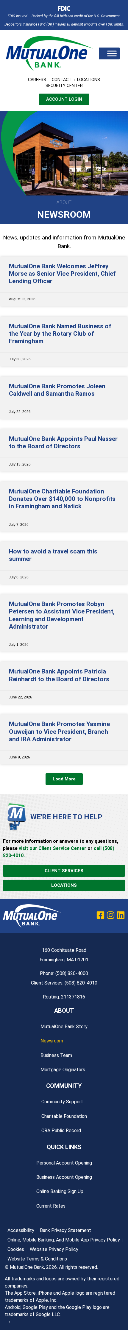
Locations (88, 79)
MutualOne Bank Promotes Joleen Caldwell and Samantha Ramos (57, 390)
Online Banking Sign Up (59, 1191)
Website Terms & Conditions (37, 1259)
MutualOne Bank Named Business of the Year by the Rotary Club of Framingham (60, 334)
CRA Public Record (61, 1130)
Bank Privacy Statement (65, 1230)
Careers (37, 79)
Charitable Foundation (64, 1116)
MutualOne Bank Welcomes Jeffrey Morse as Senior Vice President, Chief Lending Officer (62, 274)
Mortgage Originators (62, 1069)
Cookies (15, 1249)
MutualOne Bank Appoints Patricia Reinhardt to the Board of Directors (59, 675)
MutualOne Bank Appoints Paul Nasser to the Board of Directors (63, 442)
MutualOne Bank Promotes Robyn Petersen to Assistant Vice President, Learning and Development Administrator (62, 615)
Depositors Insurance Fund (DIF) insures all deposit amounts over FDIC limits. (64, 24)
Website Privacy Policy (54, 1249)
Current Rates (50, 1206)
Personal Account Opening (64, 1163)
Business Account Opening (64, 1177)
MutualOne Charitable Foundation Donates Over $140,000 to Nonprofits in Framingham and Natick (62, 499)
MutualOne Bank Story (64, 1026)
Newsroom (51, 1041)
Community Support (62, 1102)
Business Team (56, 1055)
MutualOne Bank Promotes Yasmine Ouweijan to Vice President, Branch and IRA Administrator (59, 731)
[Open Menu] (112, 53)
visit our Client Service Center (52, 848)
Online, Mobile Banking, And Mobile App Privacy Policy (63, 1240)
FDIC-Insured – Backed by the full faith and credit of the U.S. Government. (64, 16)
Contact (61, 79)
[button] (64, 779)
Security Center (64, 85)
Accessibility (20, 1230)
